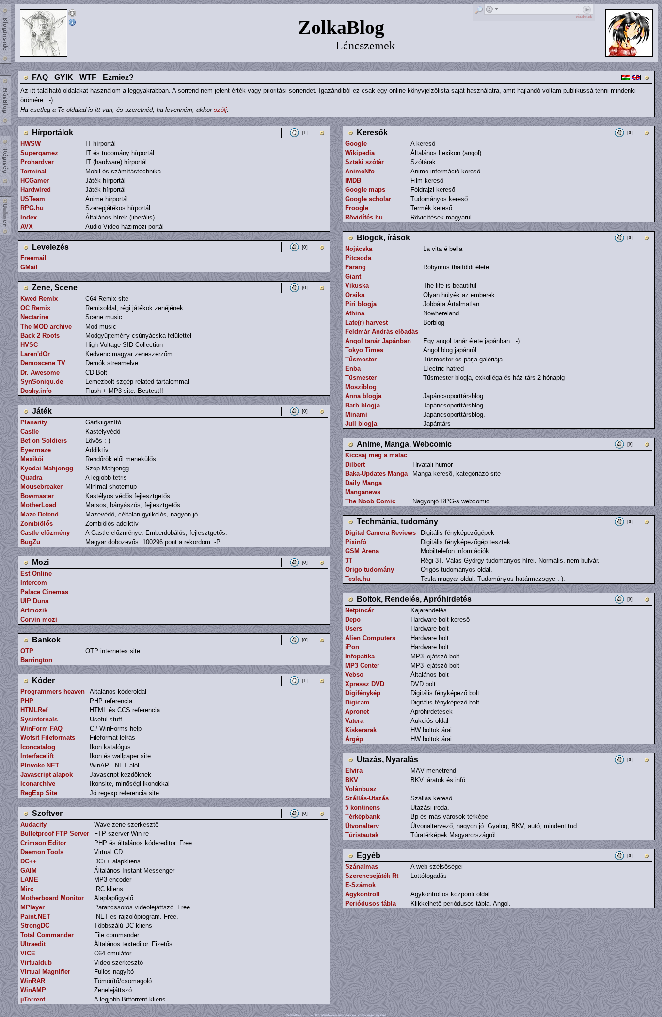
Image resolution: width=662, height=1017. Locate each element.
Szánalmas (361, 866)
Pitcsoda (358, 258)
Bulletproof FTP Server (54, 833)
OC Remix (35, 308)
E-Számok (360, 885)
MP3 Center (362, 665)
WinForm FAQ (41, 728)
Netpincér (359, 610)
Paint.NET (35, 916)
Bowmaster (37, 496)
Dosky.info (36, 390)
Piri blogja (361, 304)
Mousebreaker (41, 486)
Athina (354, 313)
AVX (26, 226)
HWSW (30, 143)
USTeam (32, 199)
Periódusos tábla (370, 903)
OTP (26, 651)
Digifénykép (362, 693)
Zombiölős (36, 523)
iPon (352, 647)
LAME (29, 879)
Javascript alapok (46, 774)
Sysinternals (39, 719)
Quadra (31, 477)
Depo (353, 619)
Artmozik (33, 610)
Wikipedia (360, 152)
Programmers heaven (52, 691)
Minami (356, 414)
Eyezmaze (35, 450)
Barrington (36, 660)
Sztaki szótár (364, 162)
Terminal (33, 171)
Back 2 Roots (40, 335)
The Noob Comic (370, 501)
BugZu (30, 542)
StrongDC (34, 925)
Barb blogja (362, 405)
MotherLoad (38, 505)
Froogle (356, 208)
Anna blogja (363, 396)
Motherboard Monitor (52, 898)
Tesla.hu (357, 578)
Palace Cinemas (44, 591)
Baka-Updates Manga (376, 473)
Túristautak (361, 835)
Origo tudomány (369, 569)
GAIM (28, 870)
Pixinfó (355, 542)
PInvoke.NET (39, 765)
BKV (351, 779)
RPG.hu (32, 208)
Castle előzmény (45, 532)
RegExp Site (38, 793)
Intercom (33, 582)
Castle (29, 431)
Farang (355, 267)
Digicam (357, 702)
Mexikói (32, 459)
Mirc (26, 888)
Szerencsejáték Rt (371, 875)
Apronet (357, 711)
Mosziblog (361, 387)
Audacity (33, 824)
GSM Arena (362, 551)
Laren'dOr (35, 354)
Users (353, 628)
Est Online (36, 573)
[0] (305, 247)
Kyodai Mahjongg (46, 468)
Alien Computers (370, 637)
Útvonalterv (362, 825)
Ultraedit (33, 944)
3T (348, 560)
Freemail (33, 258)
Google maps (365, 189)
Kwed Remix (39, 298)
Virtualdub (36, 962)
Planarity (33, 422)
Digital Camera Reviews (380, 532)
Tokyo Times (364, 350)
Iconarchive (37, 783)
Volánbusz (361, 789)
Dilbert (355, 464)
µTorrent (32, 999)
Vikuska (357, 285)
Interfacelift (37, 756)
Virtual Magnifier (45, 971)
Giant (353, 276)
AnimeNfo (360, 171)
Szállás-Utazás (367, 798)
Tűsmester (361, 359)
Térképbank (362, 816)
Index (28, 217)
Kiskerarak (361, 730)
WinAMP (33, 990)
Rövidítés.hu (364, 217)
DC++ (28, 861)
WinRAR (32, 981)
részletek (584, 16)
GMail (29, 267)
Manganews (362, 492)
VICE (27, 953)
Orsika (354, 294)
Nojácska (358, 248)
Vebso (354, 674)
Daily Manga (363, 482)
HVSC (29, 344)
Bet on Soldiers (43, 440)
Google (356, 143)
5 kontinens (362, 807)
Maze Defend (39, 514)
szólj (220, 109)
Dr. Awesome (40, 372)
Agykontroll (362, 894)
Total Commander (47, 935)
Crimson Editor (43, 842)
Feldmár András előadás (381, 331)
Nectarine (34, 317)
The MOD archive (46, 326)
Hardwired (35, 189)
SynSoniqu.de (41, 381)
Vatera (354, 720)
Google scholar (368, 199)
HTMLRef (33, 710)
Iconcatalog (37, 747)
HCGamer (34, 180)
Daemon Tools (41, 852)
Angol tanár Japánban (378, 340)
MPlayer (32, 907)
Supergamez (39, 152)
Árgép (354, 739)
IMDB (353, 180)
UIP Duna (34, 601)
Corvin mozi (38, 619)
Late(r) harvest (366, 322)
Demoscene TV (42, 363)
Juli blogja (361, 423)
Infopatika (360, 656)
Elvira (354, 770)
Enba (353, 368)
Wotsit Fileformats (47, 737)
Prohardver (37, 162)
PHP (26, 700)
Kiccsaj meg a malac (376, 455)
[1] (305, 132)
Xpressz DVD (364, 684)
